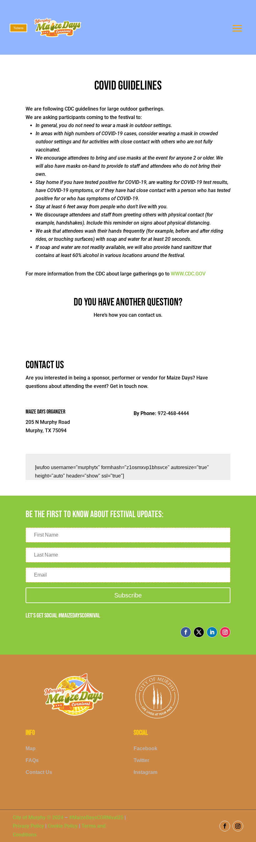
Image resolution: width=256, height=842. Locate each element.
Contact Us (39, 772)
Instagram (145, 772)
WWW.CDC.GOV (188, 274)
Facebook (145, 748)
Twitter (141, 760)
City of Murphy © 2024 (38, 817)
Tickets (18, 28)
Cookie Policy (63, 826)
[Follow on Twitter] (199, 632)
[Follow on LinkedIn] (212, 632)
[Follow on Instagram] (225, 632)
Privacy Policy (29, 826)
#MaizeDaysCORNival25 (96, 817)
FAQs (32, 760)
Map (31, 748)
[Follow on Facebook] (185, 632)
